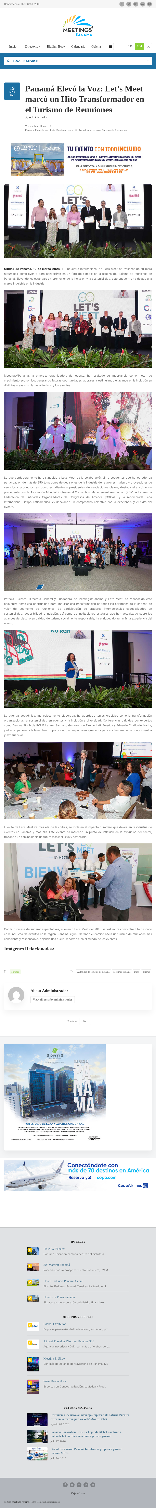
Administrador (38, 117)
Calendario (78, 46)
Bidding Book (56, 46)
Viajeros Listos (78, 1493)
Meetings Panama (121, 971)
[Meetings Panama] (78, 25)
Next (86, 1021)
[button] (148, 46)
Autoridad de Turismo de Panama (93, 971)
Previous (72, 1021)
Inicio (12, 46)
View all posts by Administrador (52, 999)
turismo (146, 971)
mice (136, 971)
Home (43, 126)
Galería (96, 46)
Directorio (31, 46)
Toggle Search (25, 60)
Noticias (15, 971)
